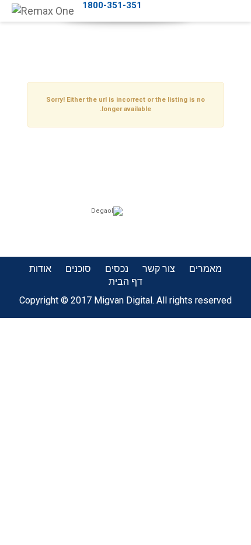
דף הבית (125, 281)
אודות (40, 268)
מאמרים (205, 268)
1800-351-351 (112, 5)
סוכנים (78, 268)
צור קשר (158, 268)
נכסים (116, 268)
